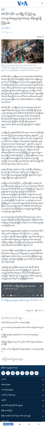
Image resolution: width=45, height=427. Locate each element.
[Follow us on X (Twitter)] (8, 373)
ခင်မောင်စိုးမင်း (5, 28)
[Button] (40, 36)
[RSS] (27, 373)
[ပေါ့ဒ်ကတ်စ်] (32, 373)
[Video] (20, 424)
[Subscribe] (37, 373)
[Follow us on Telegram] (22, 373)
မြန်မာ (3, 9)
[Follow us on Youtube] (13, 373)
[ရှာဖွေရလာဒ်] (39, 424)
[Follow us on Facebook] (3, 373)
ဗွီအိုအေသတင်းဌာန (11, 288)
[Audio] (29, 424)
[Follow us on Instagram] (17, 373)
